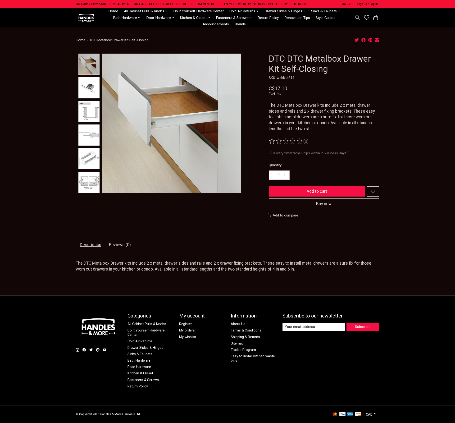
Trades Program (243, 350)
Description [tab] (90, 244)
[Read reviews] (286, 141)
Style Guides (325, 18)
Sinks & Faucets (139, 354)
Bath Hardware (138, 360)
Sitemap (237, 343)
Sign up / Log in (367, 4)
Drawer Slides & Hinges (145, 347)
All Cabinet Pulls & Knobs (146, 324)
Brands (240, 24)
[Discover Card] (358, 414)
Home (113, 11)
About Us (238, 324)
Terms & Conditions (246, 330)
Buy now (324, 203)
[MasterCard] (335, 414)
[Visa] (342, 414)
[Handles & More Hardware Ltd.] (86, 17)
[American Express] (350, 414)
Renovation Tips (297, 18)
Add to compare (285, 215)
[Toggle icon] (357, 17)
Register (185, 324)
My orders (187, 330)
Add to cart (317, 191)
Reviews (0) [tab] (120, 244)
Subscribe (362, 327)
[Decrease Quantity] (274, 175)
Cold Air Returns (140, 341)
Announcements (216, 24)
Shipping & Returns (245, 337)
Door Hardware (139, 367)
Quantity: (275, 165)
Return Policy (268, 18)
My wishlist (187, 337)
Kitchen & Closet (140, 373)
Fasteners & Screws (143, 380)
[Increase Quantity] (284, 175)
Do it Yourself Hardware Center (198, 11)
